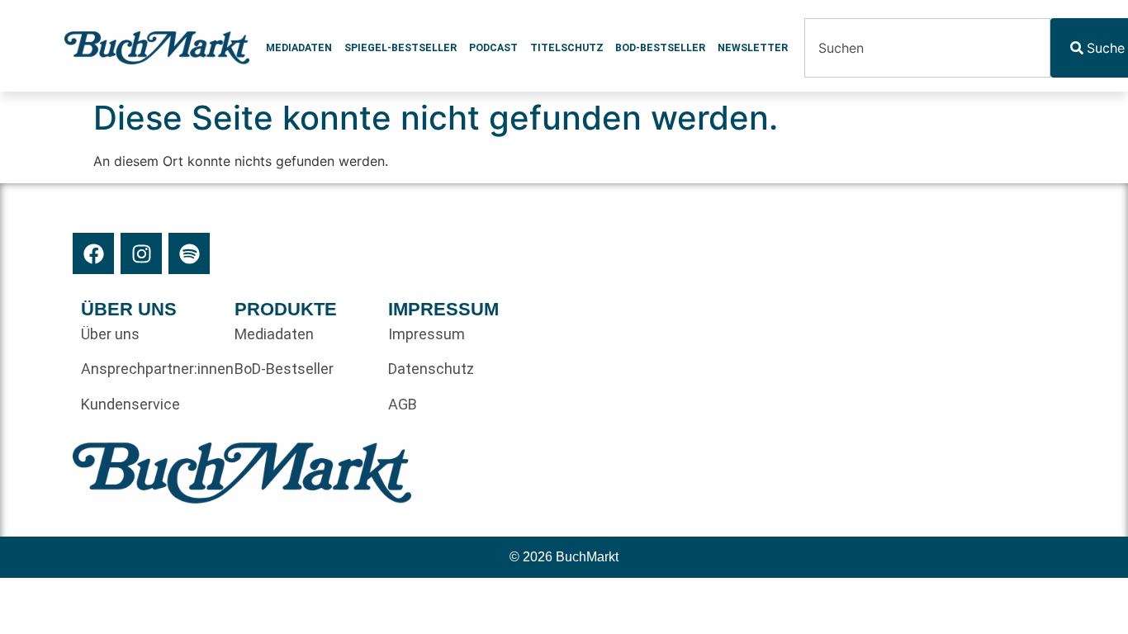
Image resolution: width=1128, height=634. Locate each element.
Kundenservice (130, 404)
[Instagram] (141, 253)
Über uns (110, 334)
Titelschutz (567, 48)
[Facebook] (93, 253)
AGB (402, 404)
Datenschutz (431, 368)
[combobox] (927, 48)
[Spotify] (189, 253)
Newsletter (753, 48)
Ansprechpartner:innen (149, 368)
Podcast (493, 48)
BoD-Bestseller (660, 48)
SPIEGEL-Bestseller (400, 48)
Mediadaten (299, 48)
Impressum (426, 334)
